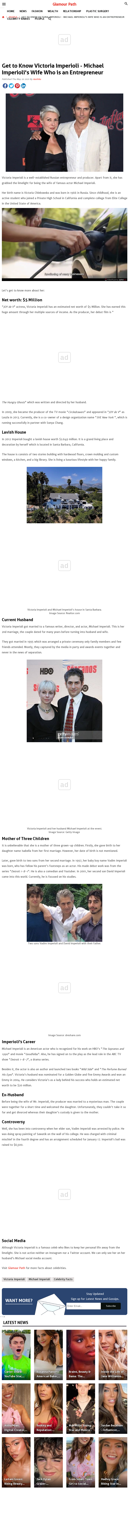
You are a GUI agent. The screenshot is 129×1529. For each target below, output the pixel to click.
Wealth (53, 11)
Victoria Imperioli (14, 1279)
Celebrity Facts (63, 1279)
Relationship (72, 11)
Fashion (37, 11)
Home (11, 11)
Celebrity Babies (18, 18)
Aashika (37, 79)
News (23, 11)
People (39, 18)
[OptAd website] (115, 280)
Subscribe (111, 1306)
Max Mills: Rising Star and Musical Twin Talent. (80, 1430)
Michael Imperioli (39, 1279)
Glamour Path (64, 4)
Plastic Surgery (97, 11)
